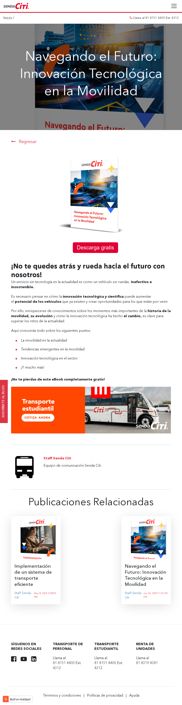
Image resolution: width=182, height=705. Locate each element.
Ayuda (134, 695)
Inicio (7, 18)
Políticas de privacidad (105, 695)
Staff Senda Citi (22, 595)
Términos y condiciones (62, 695)
